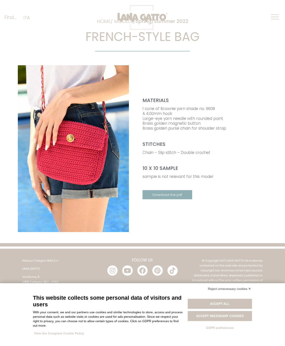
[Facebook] (142, 270)
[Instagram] (112, 270)
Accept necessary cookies (220, 316)
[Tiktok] (172, 270)
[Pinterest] (157, 270)
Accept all (220, 303)
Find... (10, 17)
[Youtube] (127, 270)
